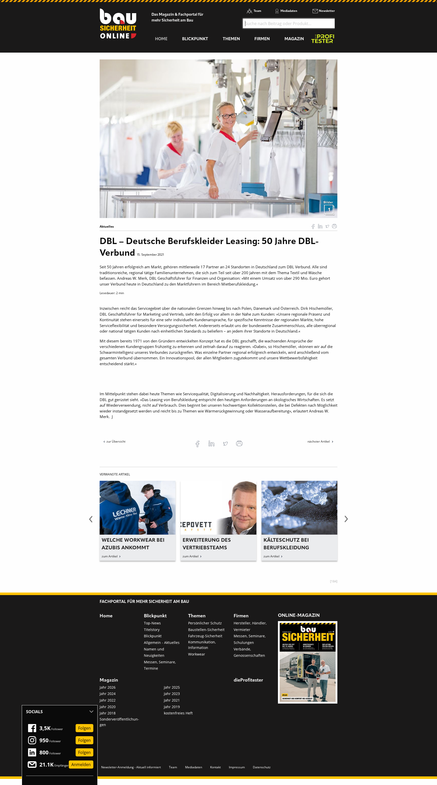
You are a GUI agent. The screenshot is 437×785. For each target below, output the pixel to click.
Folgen (84, 728)
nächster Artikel (319, 441)
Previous (90, 522)
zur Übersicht (115, 441)
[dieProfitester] (322, 40)
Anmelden (81, 764)
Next (346, 522)
